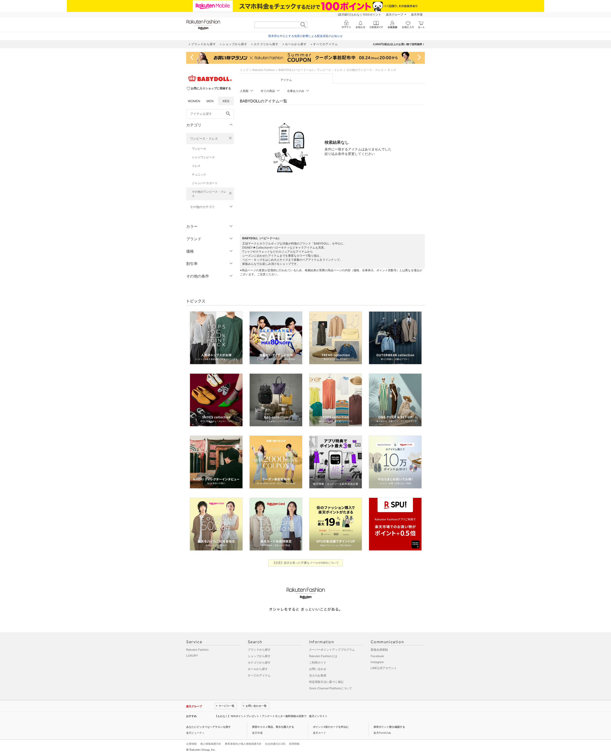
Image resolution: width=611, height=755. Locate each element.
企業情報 (191, 743)
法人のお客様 (317, 675)
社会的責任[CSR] (275, 743)
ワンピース (199, 148)
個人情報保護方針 (210, 743)
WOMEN (194, 101)
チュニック (199, 174)
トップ (244, 70)
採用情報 (294, 743)
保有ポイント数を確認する (389, 726)
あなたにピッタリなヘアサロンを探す (208, 726)
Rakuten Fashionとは (323, 656)
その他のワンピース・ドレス (209, 194)
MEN (210, 101)
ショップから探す (259, 656)
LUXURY (192, 655)
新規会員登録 (379, 649)
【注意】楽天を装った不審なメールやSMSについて (305, 562)
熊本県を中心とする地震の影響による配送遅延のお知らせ (305, 36)
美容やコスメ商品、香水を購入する (273, 726)
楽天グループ (394, 14)
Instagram (377, 662)
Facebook (377, 656)
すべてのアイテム (259, 675)
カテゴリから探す (259, 662)
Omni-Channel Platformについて (330, 688)
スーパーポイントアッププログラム (332, 649)
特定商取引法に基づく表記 (326, 682)
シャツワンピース (203, 157)
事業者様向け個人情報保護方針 (243, 743)
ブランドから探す (259, 649)
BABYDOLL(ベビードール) (296, 70)
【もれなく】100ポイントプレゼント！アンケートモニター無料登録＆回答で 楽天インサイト (271, 716)
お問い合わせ (317, 669)
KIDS (226, 101)
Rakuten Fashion (263, 70)
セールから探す (258, 669)
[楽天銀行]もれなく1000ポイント (359, 14)
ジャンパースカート (205, 183)
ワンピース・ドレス (204, 138)
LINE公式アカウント (384, 668)
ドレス (196, 166)
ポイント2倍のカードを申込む (331, 726)
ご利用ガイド (317, 662)
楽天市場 (416, 14)
